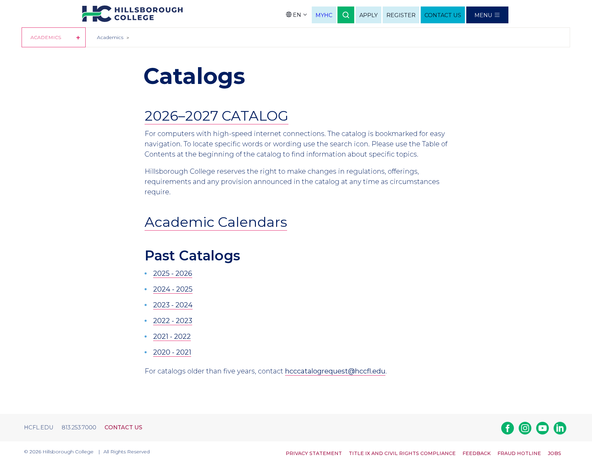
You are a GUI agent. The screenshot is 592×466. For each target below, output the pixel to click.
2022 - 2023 (172, 321)
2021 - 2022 (172, 336)
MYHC (324, 15)
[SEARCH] (345, 15)
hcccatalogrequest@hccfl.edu (335, 371)
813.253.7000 (79, 427)
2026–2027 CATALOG (216, 115)
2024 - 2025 (173, 289)
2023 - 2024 (173, 305)
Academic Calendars (216, 221)
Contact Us (123, 427)
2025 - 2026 (172, 273)
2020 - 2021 (172, 352)
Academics (45, 37)
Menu (483, 15)
